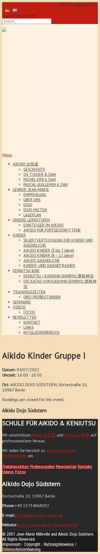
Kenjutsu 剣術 (77, 435)
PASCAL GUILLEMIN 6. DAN (45, 184)
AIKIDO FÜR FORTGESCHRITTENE (52, 230)
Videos (8, 471)
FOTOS (29, 312)
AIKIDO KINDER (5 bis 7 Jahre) (48, 250)
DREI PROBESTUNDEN (42, 297)
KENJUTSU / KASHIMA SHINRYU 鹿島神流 (58, 275)
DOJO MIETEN (35, 209)
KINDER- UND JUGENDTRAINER (49, 265)
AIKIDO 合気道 (25, 164)
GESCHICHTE (34, 169)
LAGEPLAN (32, 214)
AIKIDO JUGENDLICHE (41, 260)
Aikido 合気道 (43, 435)
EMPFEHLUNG (34, 194)
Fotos (20, 471)
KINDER (19, 235)
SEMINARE (22, 302)
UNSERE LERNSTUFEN (31, 220)
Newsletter (66, 466)
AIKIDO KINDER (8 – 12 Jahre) (48, 255)
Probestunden (42, 466)
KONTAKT (32, 322)
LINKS (28, 327)
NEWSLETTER (25, 317)
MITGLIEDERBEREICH (41, 332)
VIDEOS (19, 307)
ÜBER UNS (32, 199)
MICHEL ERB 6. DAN (39, 179)
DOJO (27, 204)
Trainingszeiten (15, 466)
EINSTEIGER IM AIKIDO (43, 225)
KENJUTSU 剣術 (26, 270)
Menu (7, 154)
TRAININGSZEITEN (29, 291)
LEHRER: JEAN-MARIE (31, 189)
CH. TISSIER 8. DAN (39, 174)
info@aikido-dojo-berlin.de (26, 4)
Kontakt (85, 466)
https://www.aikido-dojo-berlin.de (47, 524)
